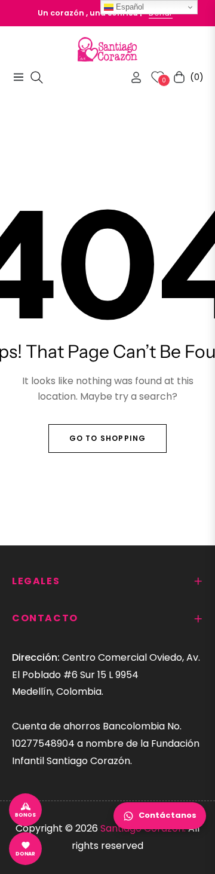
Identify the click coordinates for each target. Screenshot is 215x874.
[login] (131, 77)
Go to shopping (107, 438)
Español (128, 6)
